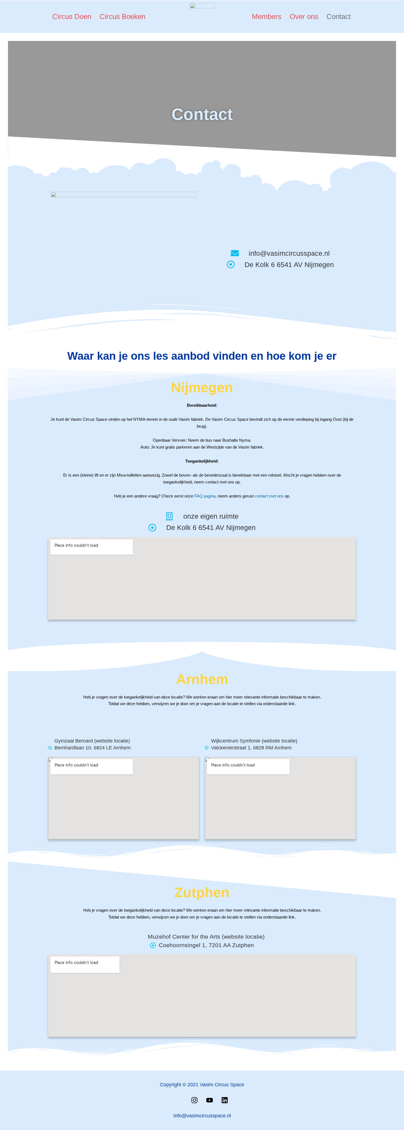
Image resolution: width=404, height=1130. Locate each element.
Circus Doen (71, 16)
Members (266, 16)
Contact (338, 16)
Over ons (304, 16)
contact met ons (269, 496)
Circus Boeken (122, 16)
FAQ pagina (204, 496)
